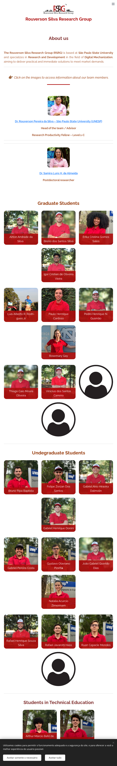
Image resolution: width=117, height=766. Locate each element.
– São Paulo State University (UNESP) (78, 121)
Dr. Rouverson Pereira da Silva (34, 121)
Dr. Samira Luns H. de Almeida (58, 173)
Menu (113, 4)
